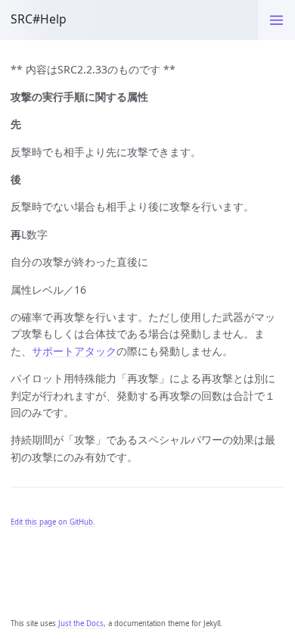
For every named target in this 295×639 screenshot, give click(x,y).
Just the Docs (81, 623)
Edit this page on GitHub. (53, 522)
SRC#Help (39, 19)
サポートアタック (74, 351)
